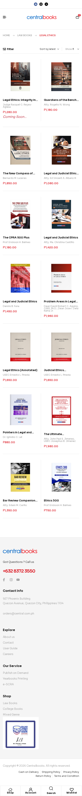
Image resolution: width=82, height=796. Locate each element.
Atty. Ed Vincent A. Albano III (60, 178)
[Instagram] (41, 4)
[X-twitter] (46, 4)
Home (6, 35)
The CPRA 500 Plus (16, 237)
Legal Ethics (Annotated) (20, 370)
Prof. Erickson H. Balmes (16, 242)
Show (68, 49)
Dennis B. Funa (11, 306)
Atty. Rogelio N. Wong (57, 104)
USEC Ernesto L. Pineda (16, 374)
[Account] (31, 790)
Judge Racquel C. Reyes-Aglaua (17, 105)
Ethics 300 (51, 500)
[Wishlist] (72, 790)
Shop (10, 792)
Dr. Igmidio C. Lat (12, 437)
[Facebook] (35, 4)
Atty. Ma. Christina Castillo (59, 242)
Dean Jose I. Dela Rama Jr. (61, 309)
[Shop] (10, 790)
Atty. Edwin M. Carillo (15, 505)
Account (30, 792)
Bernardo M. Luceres (15, 178)
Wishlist (71, 792)
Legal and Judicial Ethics (61, 237)
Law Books (24, 35)
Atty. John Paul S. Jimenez (59, 438)
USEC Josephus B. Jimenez (60, 441)
